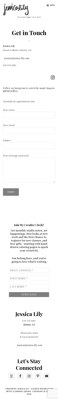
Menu (52, 5)
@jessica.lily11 (10, 90)
